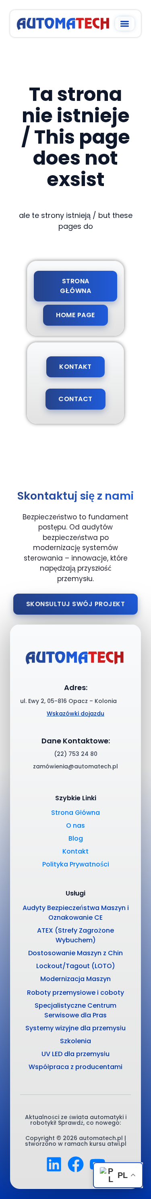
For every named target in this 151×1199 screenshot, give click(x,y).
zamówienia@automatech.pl (75, 766)
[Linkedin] (54, 1164)
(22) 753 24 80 (75, 754)
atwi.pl (116, 1144)
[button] (125, 24)
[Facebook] (76, 1164)
